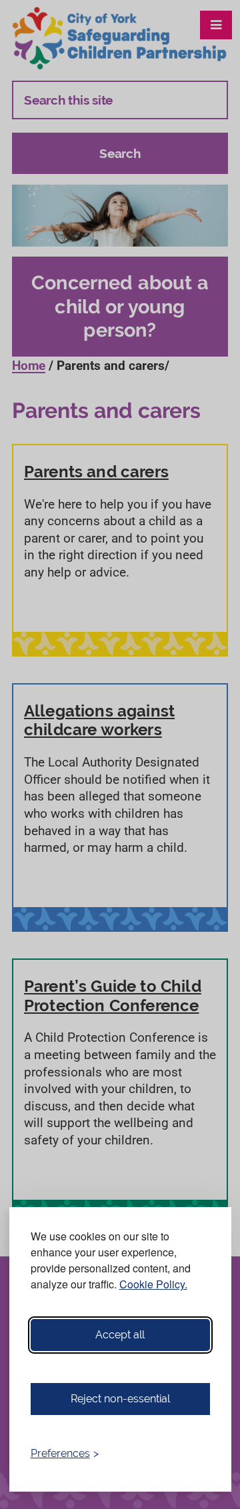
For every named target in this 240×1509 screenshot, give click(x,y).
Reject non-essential (120, 1398)
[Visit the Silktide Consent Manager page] (202, 1454)
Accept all (120, 1334)
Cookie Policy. (153, 1284)
